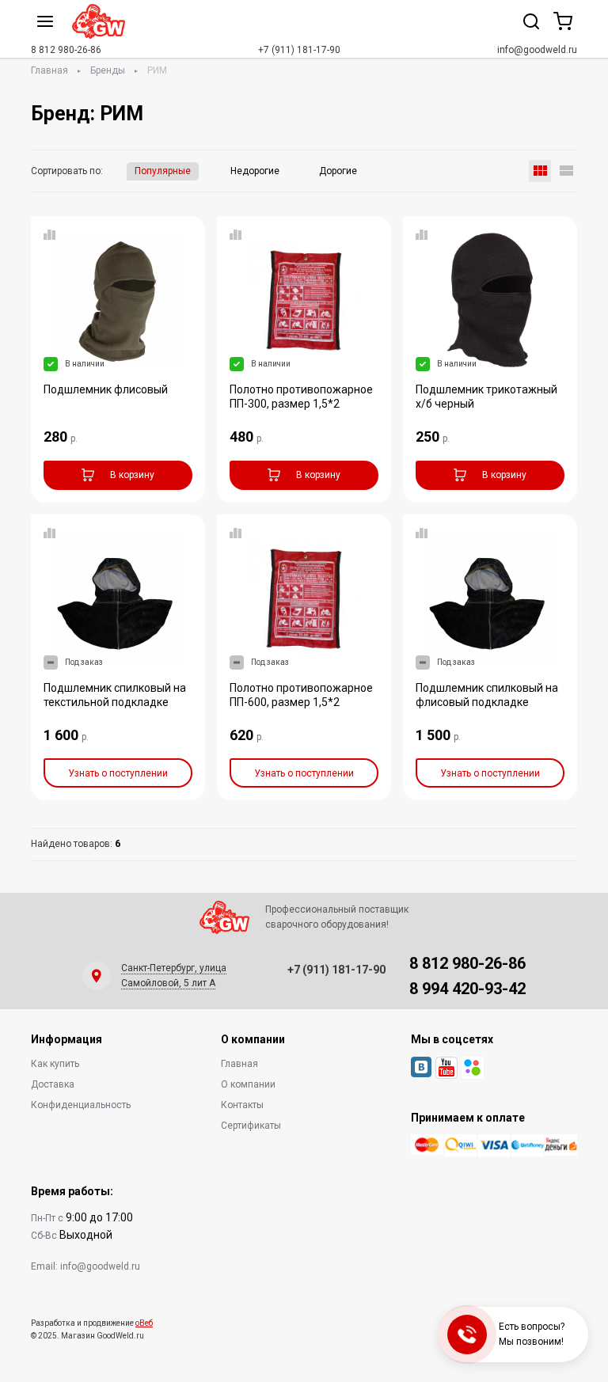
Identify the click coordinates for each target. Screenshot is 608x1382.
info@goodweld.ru (537, 49)
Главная (49, 70)
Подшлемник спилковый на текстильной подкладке (115, 695)
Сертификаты (251, 1125)
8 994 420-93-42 (467, 988)
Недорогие (254, 171)
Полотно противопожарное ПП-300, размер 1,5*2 (301, 396)
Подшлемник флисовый (106, 389)
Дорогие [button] (338, 171)
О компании (248, 1084)
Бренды (107, 70)
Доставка (52, 1084)
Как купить (55, 1063)
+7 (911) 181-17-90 (299, 49)
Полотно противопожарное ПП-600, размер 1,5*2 (301, 695)
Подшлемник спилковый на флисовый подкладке (487, 695)
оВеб (144, 1323)
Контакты (242, 1105)
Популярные (163, 171)
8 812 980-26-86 (66, 49)
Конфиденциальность (81, 1105)
